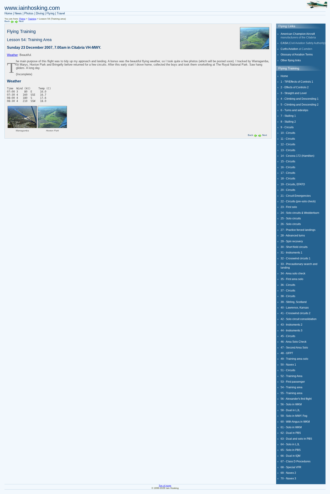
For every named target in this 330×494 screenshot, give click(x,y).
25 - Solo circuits (291, 218)
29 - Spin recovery (292, 241)
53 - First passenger (293, 381)
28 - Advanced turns (293, 235)
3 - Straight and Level (294, 93)
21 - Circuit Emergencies (296, 195)
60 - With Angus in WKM (295, 421)
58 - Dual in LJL (290, 410)
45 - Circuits (288, 336)
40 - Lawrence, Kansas (295, 307)
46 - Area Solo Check (293, 341)
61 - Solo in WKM (291, 427)
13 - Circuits (288, 150)
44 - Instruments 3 (291, 330)
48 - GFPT (287, 353)
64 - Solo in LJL (290, 444)
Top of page (165, 485)
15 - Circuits (288, 161)
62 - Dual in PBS (291, 432)
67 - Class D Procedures (295, 461)
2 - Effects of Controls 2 (295, 87)
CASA (284, 43)
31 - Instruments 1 (291, 252)
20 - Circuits (288, 189)
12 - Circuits (288, 144)
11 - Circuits (288, 138)
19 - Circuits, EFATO (293, 184)
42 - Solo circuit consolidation (299, 319)
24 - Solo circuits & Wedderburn (300, 212)
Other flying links (291, 60)
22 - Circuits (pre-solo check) (298, 201)
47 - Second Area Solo (294, 347)
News (18, 13)
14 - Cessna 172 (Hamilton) (297, 155)
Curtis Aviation (289, 48)
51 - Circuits (288, 370)
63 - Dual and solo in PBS (296, 438)
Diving (40, 13)
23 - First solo (289, 206)
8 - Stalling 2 (288, 121)
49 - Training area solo (294, 358)
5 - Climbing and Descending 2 (300, 104)
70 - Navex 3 (288, 478)
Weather (12, 55)
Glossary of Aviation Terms (297, 54)
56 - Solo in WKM (291, 404)
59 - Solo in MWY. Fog (294, 415)
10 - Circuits (288, 132)
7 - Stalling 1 (288, 115)
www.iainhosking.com (32, 7)
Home (8, 13)
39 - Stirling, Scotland (294, 301)
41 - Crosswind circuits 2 (295, 313)
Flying (50, 13)
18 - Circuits (288, 178)
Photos (28, 13)
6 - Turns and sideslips (294, 110)
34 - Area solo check (293, 273)
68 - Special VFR (291, 467)
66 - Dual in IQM (290, 455)
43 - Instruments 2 (291, 324)
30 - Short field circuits (294, 246)
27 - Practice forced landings (298, 229)
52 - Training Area (291, 376)
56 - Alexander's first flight (296, 398)
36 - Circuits (288, 284)
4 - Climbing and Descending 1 (300, 98)
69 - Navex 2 (288, 472)
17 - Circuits (288, 172)
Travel (61, 13)
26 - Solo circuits (291, 224)
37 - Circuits (288, 290)
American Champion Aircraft (298, 33)
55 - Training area (291, 393)
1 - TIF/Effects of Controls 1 (297, 81)
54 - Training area (291, 387)
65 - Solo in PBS (291, 449)
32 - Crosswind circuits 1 (295, 258)
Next (21, 21)
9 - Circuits (287, 127)
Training (32, 19)
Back (7, 21)
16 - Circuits (288, 167)
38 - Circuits (288, 296)
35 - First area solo (292, 279)
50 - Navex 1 (288, 364)
